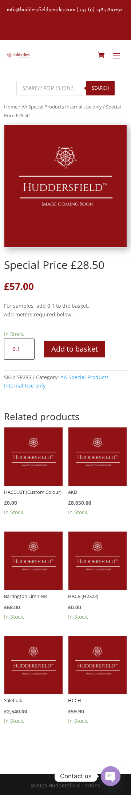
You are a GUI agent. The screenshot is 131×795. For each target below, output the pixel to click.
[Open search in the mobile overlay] (65, 88)
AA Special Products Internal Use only (61, 106)
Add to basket (74, 349)
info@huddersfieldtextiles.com (41, 9)
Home (10, 106)
